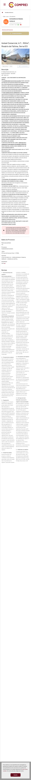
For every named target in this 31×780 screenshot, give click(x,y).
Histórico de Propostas (7, 29)
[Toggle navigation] (4, 4)
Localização (24, 66)
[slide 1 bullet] (13, 63)
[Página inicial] (2, 12)
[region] (15, 56)
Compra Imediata (17, 33)
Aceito (15, 775)
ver (4, 263)
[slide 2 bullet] (15, 63)
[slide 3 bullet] (18, 63)
